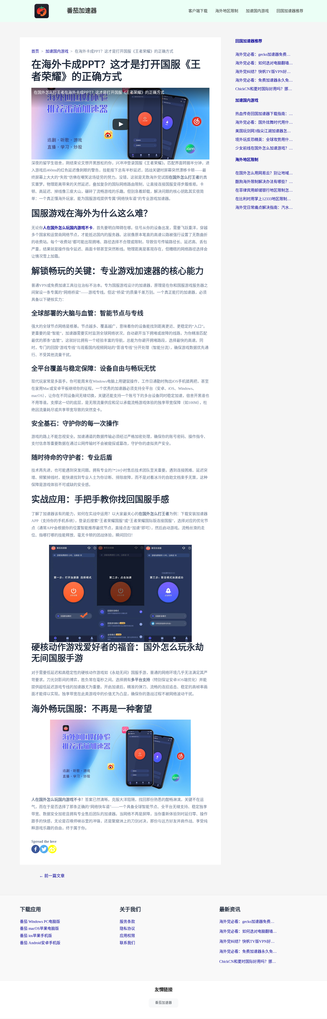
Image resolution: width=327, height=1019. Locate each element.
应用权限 (127, 936)
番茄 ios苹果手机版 (36, 936)
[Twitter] (44, 849)
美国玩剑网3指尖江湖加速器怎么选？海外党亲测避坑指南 (264, 131)
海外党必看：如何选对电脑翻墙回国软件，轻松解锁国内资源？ (264, 63)
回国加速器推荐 (289, 11)
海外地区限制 (226, 11)
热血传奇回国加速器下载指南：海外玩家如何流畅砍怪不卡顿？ (264, 114)
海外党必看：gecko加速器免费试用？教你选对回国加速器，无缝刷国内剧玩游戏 (264, 54)
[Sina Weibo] (52, 849)
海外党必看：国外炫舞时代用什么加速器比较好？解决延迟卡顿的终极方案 (264, 122)
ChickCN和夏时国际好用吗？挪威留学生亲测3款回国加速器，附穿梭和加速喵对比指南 (264, 89)
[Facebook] (35, 849)
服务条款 (127, 922)
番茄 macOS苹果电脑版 (39, 928)
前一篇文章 (52, 876)
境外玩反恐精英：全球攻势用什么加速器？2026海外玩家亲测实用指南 (264, 140)
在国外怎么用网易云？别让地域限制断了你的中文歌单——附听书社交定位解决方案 (264, 173)
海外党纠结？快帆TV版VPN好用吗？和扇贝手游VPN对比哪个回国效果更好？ (264, 72)
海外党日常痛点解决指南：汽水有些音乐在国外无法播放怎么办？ (264, 207)
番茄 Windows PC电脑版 (40, 922)
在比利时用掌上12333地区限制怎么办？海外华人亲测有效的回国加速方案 (264, 199)
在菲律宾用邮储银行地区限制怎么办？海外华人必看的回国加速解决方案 (264, 190)
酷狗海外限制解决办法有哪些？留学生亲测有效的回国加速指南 (264, 182)
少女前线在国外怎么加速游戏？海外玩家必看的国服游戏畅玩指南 (264, 148)
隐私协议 (127, 928)
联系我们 (127, 943)
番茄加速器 (82, 11)
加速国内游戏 (257, 11)
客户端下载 (198, 11)
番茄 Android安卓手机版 (40, 943)
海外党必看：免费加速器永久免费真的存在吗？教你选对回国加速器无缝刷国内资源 (264, 80)
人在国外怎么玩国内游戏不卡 (68, 228)
